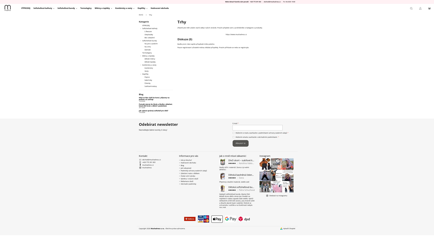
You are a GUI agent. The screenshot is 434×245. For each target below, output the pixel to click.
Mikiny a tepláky (148, 56)
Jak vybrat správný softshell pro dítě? (153, 110)
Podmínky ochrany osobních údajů (194, 171)
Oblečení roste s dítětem (190, 173)
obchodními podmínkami (267, 137)
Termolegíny (147, 53)
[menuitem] (26, 8)
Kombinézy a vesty (149, 65)
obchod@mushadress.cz (272, 2)
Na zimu (148, 47)
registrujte (245, 47)
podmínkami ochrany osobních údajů (273, 133)
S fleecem (148, 31)
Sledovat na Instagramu (278, 196)
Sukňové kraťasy (151, 86)
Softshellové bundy (149, 41)
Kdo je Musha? (186, 160)
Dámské (148, 50)
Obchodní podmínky (188, 184)
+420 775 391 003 (255, 2)
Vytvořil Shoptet (289, 228)
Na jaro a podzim (151, 44)
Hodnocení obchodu (188, 163)
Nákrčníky (148, 80)
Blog (182, 165)
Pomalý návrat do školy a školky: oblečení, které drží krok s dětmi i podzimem (155, 105)
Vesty (147, 71)
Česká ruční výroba (188, 176)
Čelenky (147, 83)
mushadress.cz (148, 165)
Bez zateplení (150, 38)
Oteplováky (149, 34)
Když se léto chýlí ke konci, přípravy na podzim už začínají (154, 98)
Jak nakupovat (186, 168)
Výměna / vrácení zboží (189, 179)
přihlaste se (229, 47)
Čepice (147, 77)
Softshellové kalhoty (149, 28)
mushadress (147, 168)
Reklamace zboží (187, 181)
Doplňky (145, 74)
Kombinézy (149, 68)
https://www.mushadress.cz (236, 34)
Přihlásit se (241, 143)
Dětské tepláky (150, 62)
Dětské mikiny (150, 59)
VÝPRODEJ (146, 25)
